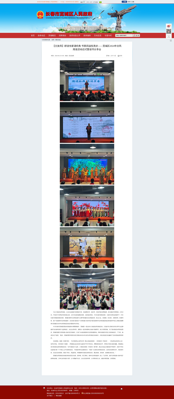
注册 (133, 1)
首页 (33, 35)
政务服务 (87, 35)
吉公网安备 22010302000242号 (93, 393)
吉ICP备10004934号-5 (72, 393)
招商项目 (62, 35)
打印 (121, 55)
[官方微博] (169, 26)
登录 (129, 1)
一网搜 (124, 1)
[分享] (169, 31)
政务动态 (41, 35)
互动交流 (97, 35)
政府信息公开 (74, 35)
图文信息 (58, 39)
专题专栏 (108, 35)
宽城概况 (52, 35)
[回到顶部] (169, 37)
